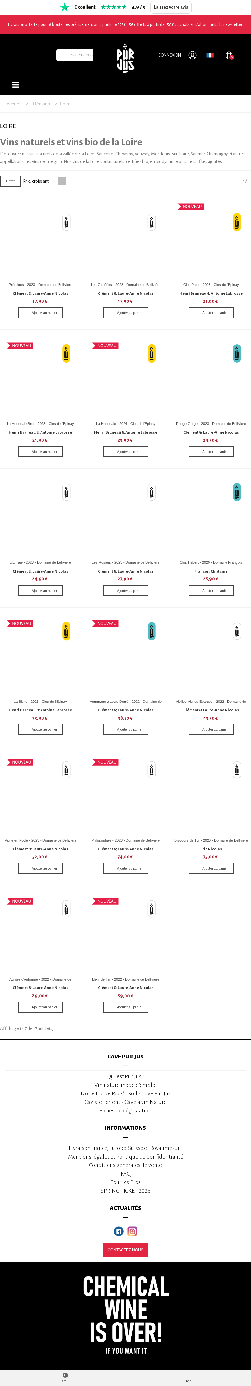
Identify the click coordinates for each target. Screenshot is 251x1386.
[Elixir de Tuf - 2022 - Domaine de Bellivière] (126, 933)
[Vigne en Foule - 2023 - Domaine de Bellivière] (40, 794)
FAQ (126, 1174)
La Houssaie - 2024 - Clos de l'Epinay (126, 424)
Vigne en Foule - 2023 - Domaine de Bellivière (40, 840)
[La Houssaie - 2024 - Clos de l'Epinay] (126, 378)
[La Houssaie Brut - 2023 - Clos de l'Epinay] (40, 378)
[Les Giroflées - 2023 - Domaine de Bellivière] (126, 239)
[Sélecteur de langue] (210, 55)
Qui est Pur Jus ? (125, 1077)
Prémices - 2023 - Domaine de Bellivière (40, 285)
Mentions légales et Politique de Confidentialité (125, 1157)
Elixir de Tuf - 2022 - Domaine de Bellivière (125, 979)
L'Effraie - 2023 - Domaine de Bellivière (40, 562)
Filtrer (10, 181)
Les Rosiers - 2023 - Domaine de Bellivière (125, 562)
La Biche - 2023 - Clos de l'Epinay (40, 701)
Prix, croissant (36, 181)
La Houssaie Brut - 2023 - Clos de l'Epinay (40, 424)
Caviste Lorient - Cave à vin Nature (125, 1102)
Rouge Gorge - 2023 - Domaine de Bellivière (211, 424)
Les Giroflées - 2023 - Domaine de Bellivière (125, 285)
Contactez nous (125, 1250)
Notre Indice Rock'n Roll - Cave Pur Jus (126, 1094)
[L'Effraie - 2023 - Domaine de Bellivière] (40, 516)
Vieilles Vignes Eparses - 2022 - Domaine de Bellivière (211, 704)
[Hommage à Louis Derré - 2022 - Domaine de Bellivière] (126, 655)
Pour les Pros (125, 1182)
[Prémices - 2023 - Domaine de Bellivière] (40, 239)
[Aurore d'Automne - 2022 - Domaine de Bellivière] (40, 933)
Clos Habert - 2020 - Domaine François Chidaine (211, 564)
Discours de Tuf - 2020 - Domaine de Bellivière (211, 840)
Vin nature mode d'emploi (125, 1085)
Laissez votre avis (171, 7)
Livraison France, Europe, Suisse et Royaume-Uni (126, 1148)
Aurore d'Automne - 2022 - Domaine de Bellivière (40, 981)
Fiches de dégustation (125, 1111)
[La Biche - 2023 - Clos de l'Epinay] (40, 655)
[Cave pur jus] (125, 58)
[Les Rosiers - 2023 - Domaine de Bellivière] (126, 516)
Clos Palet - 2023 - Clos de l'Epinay (211, 285)
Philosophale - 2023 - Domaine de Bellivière (126, 840)
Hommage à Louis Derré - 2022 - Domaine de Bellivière (126, 704)
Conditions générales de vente (125, 1165)
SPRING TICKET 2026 (126, 1191)
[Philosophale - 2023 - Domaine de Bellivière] (126, 794)
